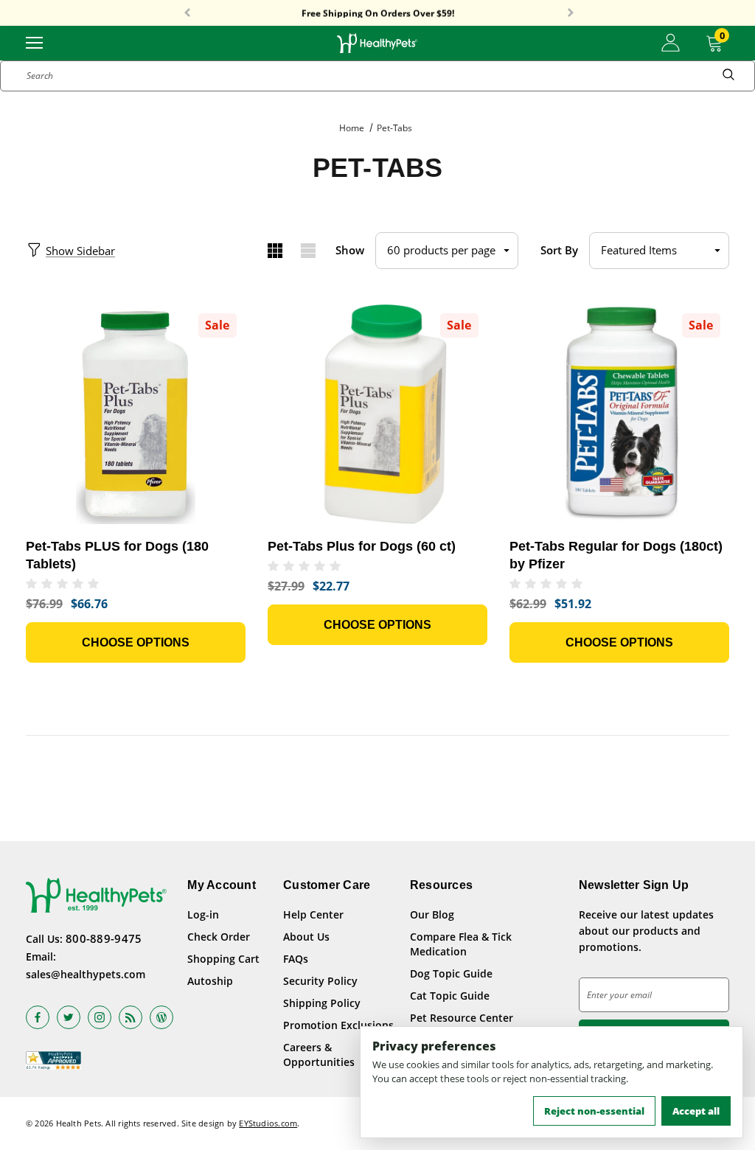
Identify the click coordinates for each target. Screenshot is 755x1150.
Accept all (696, 1111)
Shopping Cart (223, 959)
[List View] (307, 250)
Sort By (559, 250)
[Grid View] (274, 250)
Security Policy (320, 981)
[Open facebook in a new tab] (37, 1017)
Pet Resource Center (461, 1018)
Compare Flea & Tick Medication (461, 944)
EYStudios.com (268, 1123)
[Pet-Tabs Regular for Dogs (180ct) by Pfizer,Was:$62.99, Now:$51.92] (619, 414)
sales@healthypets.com (85, 974)
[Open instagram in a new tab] (99, 1017)
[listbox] (659, 250)
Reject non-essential (594, 1111)
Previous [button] (187, 13)
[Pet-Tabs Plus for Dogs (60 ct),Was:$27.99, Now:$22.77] (377, 414)
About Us (306, 937)
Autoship (210, 981)
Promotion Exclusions (338, 1025)
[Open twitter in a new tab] (68, 1017)
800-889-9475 (104, 938)
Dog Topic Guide (451, 973)
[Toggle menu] (34, 41)
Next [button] (571, 13)
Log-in (203, 914)
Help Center (313, 914)
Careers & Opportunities (319, 1054)
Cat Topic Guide (450, 996)
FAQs (295, 959)
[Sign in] (670, 42)
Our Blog (432, 914)
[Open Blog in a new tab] (161, 1017)
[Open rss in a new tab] (130, 1017)
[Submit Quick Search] (728, 76)
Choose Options (135, 642)
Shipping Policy (322, 1003)
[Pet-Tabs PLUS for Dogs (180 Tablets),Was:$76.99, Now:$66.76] (136, 414)
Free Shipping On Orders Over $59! (378, 13)
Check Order (218, 937)
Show (349, 250)
